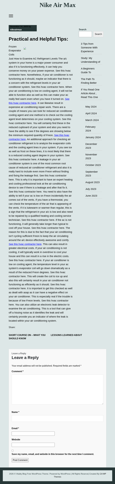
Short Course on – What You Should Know (27, 337)
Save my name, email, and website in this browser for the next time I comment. (53, 454)
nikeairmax (16, 29)
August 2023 (92, 182)
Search (82, 29)
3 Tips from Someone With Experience (89, 47)
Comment (17, 371)
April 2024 (91, 113)
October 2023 (93, 165)
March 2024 (92, 120)
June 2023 (91, 195)
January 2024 (93, 137)
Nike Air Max (58, 5)
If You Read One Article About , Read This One (90, 93)
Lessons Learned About (66, 335)
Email (15, 428)
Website (16, 439)
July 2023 (90, 189)
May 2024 (90, 106)
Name (15, 412)
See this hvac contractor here (25, 244)
